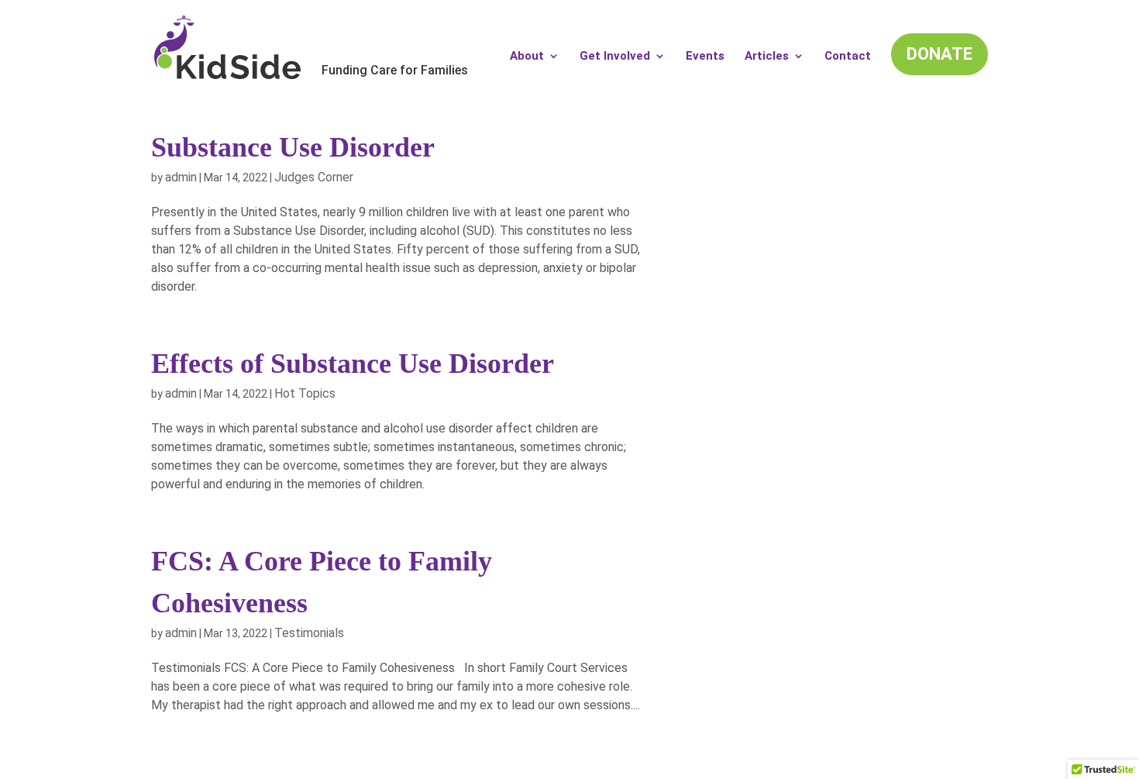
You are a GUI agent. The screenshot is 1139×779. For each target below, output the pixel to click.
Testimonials (309, 633)
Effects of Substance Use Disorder (352, 363)
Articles (767, 56)
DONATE (939, 54)
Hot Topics (305, 393)
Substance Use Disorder (293, 147)
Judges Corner (313, 177)
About (527, 56)
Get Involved (615, 56)
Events (705, 56)
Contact (847, 56)
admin (181, 177)
